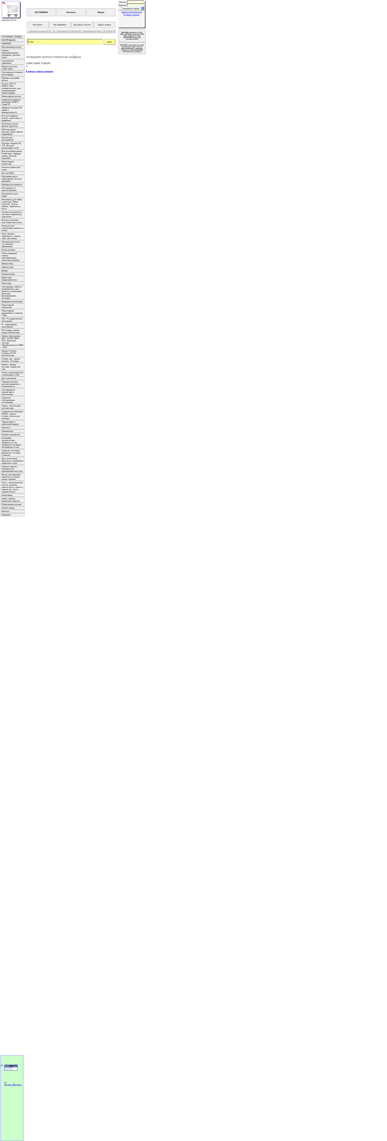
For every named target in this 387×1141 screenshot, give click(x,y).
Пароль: (122, 5)
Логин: (122, 2)
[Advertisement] (9, 562)
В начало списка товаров (39, 71)
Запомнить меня (130, 8)
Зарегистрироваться (131, 12)
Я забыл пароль (132, 14)
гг (2, 1065)
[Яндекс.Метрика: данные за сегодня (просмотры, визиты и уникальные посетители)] (13, 1083)
